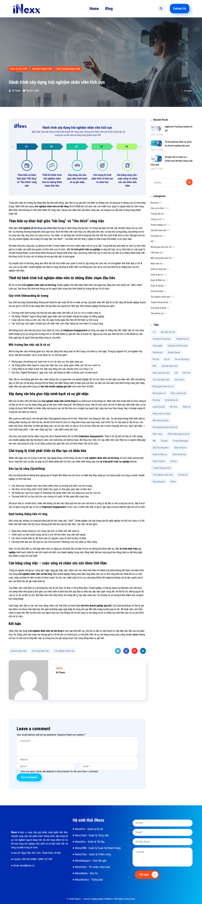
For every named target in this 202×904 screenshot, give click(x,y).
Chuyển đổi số (157, 213)
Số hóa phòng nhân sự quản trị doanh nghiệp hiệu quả (178, 144)
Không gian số (159, 393)
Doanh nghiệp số (158, 225)
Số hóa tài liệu (157, 291)
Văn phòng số (157, 313)
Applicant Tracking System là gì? (178, 128)
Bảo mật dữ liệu (168, 332)
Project (164, 441)
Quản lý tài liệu (179, 454)
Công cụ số (156, 219)
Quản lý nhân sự (160, 454)
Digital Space (174, 352)
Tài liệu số (183, 475)
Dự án (167, 359)
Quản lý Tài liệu (157, 285)
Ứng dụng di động (158, 308)
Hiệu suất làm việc (161, 373)
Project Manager (180, 441)
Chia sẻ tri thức (18, 69)
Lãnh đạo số (156, 252)
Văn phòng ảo (159, 481)
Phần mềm (157, 434)
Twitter (118, 651)
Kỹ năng (156, 400)
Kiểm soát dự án (178, 393)
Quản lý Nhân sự (158, 280)
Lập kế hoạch (159, 407)
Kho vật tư (179, 379)
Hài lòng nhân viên (40, 651)
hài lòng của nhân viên (45, 228)
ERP (154, 366)
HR (152, 241)
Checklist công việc (162, 339)
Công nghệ (157, 345)
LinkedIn (143, 651)
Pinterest (135, 651)
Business (155, 202)
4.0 (154, 332)
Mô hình (174, 407)
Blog (109, 8)
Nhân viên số (156, 263)
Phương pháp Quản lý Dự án (165, 427)
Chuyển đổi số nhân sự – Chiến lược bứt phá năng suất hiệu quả (171, 161)
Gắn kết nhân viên (42, 69)
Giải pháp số (156, 236)
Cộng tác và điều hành (177, 345)
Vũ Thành (16, 90)
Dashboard (158, 352)
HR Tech (186, 373)
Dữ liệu (156, 359)
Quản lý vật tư (159, 461)
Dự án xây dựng (182, 359)
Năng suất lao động (161, 413)
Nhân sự (186, 407)
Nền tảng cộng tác (161, 420)
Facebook (126, 651)
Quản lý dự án (157, 274)
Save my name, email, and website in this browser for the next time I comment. (60, 771)
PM (154, 441)
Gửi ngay (144, 874)
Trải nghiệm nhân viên (68, 69)
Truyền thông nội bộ (159, 302)
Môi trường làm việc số (161, 258)
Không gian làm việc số (161, 247)
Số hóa (173, 461)
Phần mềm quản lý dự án (179, 434)
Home (94, 8)
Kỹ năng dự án (171, 400)
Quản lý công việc (158, 269)
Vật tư (173, 481)
